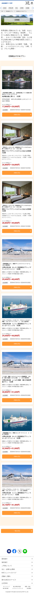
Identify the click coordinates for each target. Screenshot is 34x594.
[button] (33, 8)
